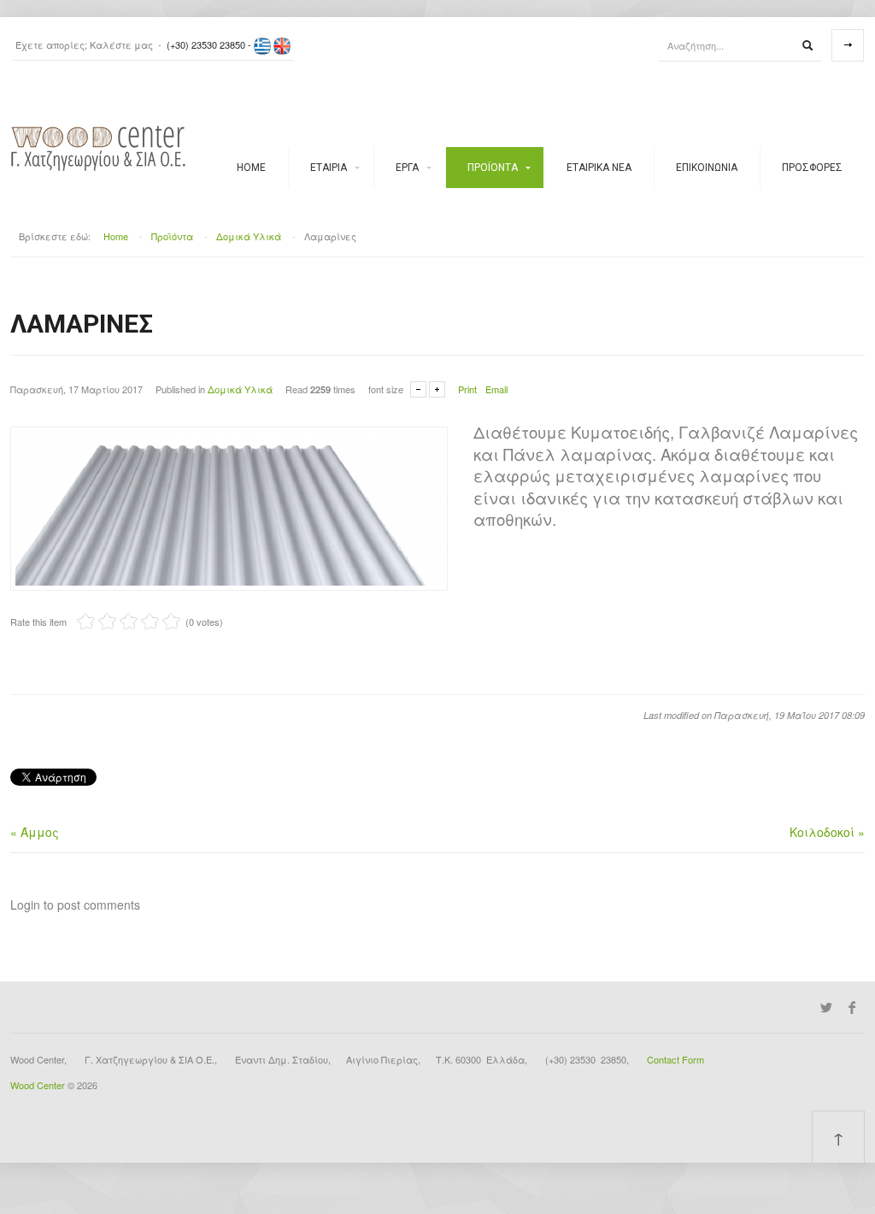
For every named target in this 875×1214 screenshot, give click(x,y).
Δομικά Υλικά (248, 236)
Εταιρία (328, 168)
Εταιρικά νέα (599, 168)
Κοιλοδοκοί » (827, 831)
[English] (282, 44)
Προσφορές (812, 168)
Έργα (407, 168)
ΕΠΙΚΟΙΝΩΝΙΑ (706, 168)
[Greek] (262, 44)
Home (251, 168)
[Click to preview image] (229, 507)
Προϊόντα (492, 168)
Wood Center (37, 1085)
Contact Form (675, 1059)
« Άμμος (34, 831)
